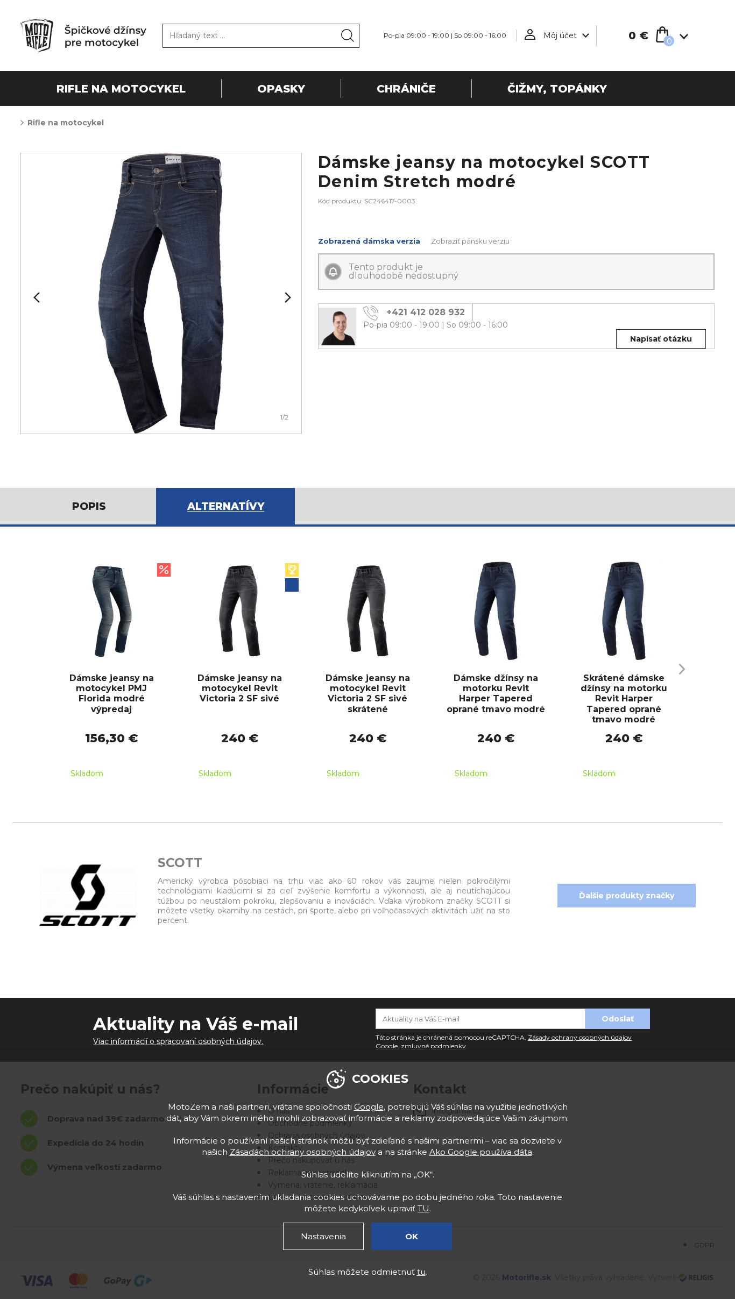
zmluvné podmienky (433, 1046)
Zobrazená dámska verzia (369, 241)
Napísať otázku (661, 339)
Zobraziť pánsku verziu (470, 241)
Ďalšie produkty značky (626, 895)
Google (369, 1107)
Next (287, 297)
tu (421, 1272)
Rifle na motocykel (65, 122)
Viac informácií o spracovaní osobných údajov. (178, 1041)
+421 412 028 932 (425, 313)
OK (411, 1236)
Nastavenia (323, 1236)
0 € (638, 35)
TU (423, 1208)
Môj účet (560, 35)
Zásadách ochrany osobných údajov (303, 1152)
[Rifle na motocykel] (161, 293)
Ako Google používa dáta (480, 1152)
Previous (35, 297)
